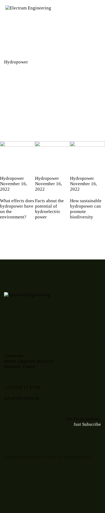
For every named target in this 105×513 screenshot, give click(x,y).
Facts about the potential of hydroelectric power (49, 209)
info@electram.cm (21, 398)
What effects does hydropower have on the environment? (17, 209)
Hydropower (12, 178)
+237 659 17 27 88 (22, 387)
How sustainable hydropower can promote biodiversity (86, 209)
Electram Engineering (22, 457)
